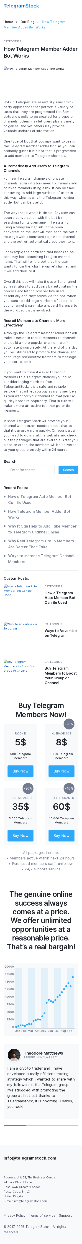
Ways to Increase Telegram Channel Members (41, 558)
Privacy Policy (15, 1215)
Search (68, 470)
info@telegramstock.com (30, 1158)
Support (65, 1215)
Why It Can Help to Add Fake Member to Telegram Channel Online (42, 529)
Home (8, 22)
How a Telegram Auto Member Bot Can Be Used (40, 499)
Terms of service (42, 1215)
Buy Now (20, 771)
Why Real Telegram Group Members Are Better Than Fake (41, 544)
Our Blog (27, 22)
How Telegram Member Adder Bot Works (39, 514)
